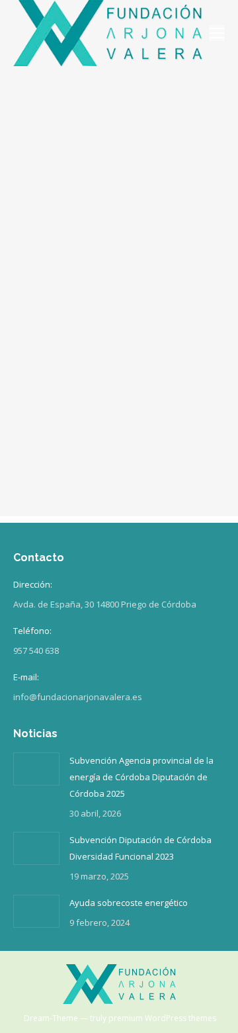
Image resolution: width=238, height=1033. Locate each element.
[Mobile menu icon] (217, 33)
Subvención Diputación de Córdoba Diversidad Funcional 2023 (140, 848)
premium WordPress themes (162, 1018)
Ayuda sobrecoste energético (128, 903)
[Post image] (36, 769)
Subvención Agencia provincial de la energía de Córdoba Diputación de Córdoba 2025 (141, 776)
